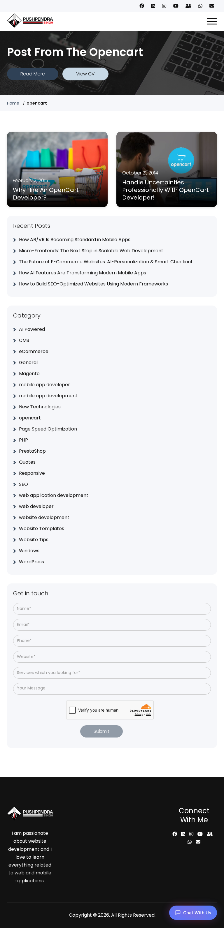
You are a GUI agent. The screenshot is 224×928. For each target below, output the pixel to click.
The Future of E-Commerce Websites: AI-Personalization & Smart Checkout (106, 261)
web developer (36, 506)
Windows (29, 550)
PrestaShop (32, 451)
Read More (32, 73)
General (28, 362)
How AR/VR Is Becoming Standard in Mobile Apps (74, 239)
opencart (30, 417)
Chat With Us (197, 912)
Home (13, 103)
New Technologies (40, 406)
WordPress (31, 561)
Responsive (32, 473)
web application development (53, 495)
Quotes (27, 462)
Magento (29, 373)
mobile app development (48, 395)
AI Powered (32, 329)
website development (44, 517)
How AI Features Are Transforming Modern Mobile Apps (82, 272)
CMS (24, 340)
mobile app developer (44, 384)
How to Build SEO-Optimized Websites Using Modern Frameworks (93, 283)
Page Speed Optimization (48, 429)
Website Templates (41, 528)
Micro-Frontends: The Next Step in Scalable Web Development (91, 250)
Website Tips (33, 539)
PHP (23, 440)
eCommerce (33, 351)
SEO (23, 484)
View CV (85, 73)
